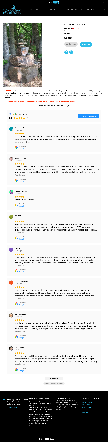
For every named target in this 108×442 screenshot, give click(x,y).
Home (30, 9)
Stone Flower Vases (88, 410)
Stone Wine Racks (87, 407)
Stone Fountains (40, 9)
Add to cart (71, 44)
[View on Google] (11, 129)
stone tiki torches (56, 9)
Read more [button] (20, 175)
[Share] (66, 52)
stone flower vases (87, 9)
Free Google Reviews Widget (54, 383)
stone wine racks (71, 9)
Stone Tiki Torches (87, 404)
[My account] (103, 2)
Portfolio (85, 412)
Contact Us (101, 9)
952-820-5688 (12, 407)
